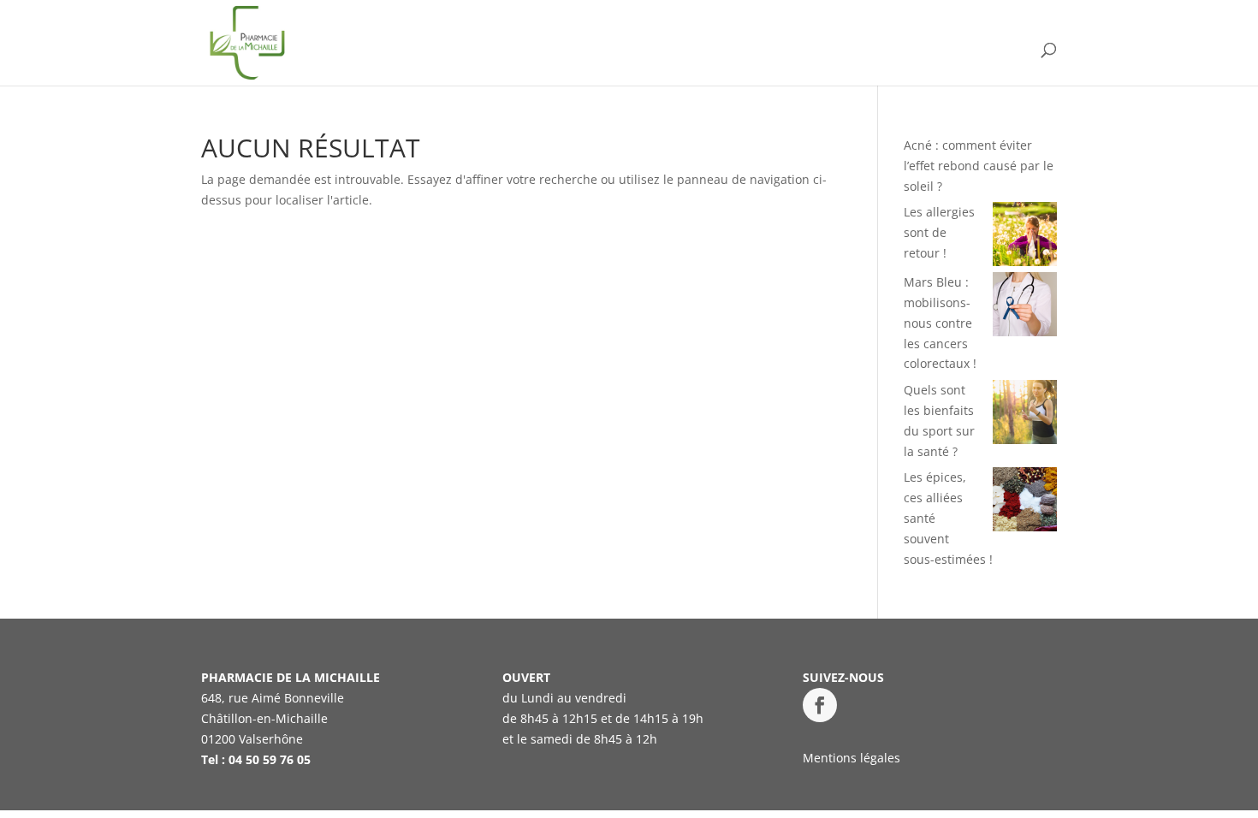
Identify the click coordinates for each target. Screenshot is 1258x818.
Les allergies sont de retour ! (939, 232)
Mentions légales (851, 758)
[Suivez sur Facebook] (820, 705)
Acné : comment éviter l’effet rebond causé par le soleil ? (978, 165)
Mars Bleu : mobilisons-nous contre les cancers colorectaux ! (940, 322)
